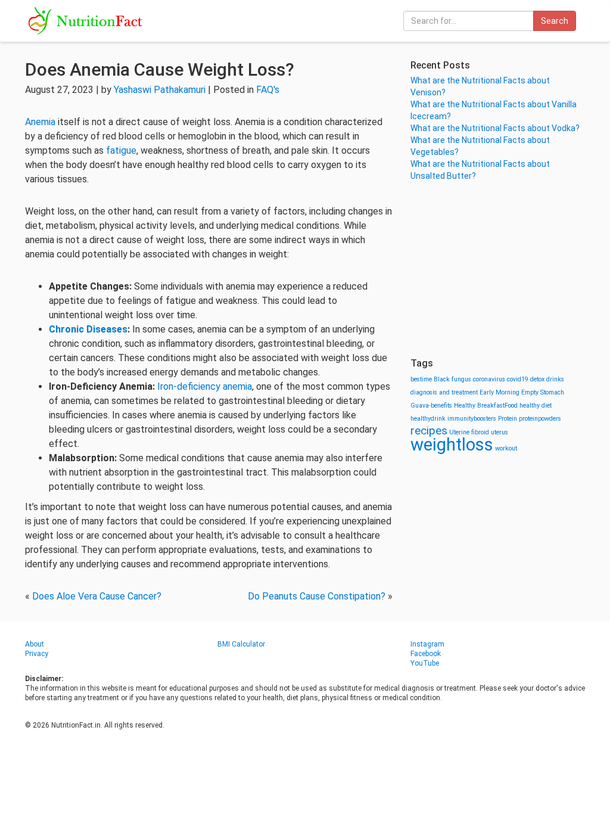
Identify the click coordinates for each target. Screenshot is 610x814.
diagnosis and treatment (444, 392)
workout (506, 448)
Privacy (36, 654)
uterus (499, 432)
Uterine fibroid (469, 432)
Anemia (40, 122)
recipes (428, 430)
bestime (421, 379)
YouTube (424, 663)
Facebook (425, 654)
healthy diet (535, 405)
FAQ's (267, 89)
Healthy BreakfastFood (486, 405)
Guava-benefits (431, 405)
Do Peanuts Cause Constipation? (316, 596)
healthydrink (428, 418)
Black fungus (452, 379)
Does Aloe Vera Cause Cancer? (96, 596)
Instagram (427, 644)
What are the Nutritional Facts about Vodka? (495, 128)
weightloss (451, 444)
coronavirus (489, 379)
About (34, 644)
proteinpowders (540, 418)
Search (554, 21)
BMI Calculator (241, 644)
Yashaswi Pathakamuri (160, 89)
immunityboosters (471, 418)
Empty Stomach (542, 392)
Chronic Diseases (88, 329)
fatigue (121, 150)
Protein (507, 418)
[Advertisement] (497, 268)
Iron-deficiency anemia (204, 386)
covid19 (517, 379)
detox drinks (547, 379)
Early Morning (499, 392)
